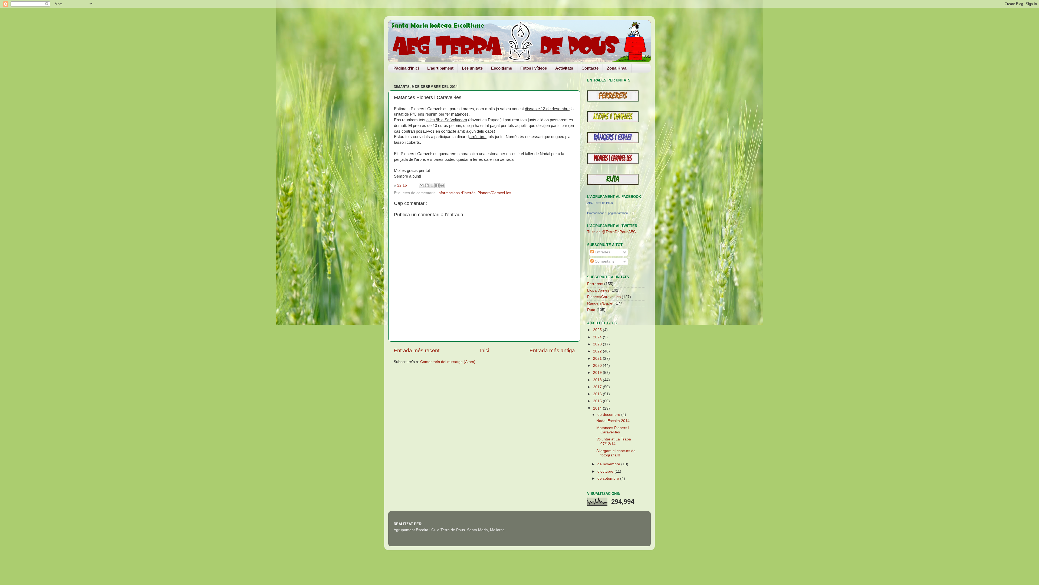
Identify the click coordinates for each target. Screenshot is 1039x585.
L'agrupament (440, 68)
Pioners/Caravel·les (494, 193)
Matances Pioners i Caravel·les (612, 430)
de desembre (609, 415)
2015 (598, 401)
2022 (598, 351)
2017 (598, 387)
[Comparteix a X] (432, 185)
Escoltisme (501, 68)
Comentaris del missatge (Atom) (447, 362)
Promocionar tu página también (607, 213)
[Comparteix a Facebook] (437, 185)
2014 (598, 408)
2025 (598, 330)
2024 (598, 337)
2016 (598, 394)
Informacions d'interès (456, 193)
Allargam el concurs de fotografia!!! (616, 453)
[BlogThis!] (426, 185)
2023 (598, 344)
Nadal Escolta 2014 (613, 421)
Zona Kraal (617, 68)
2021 (598, 359)
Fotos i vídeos (533, 68)
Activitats (564, 68)
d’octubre (605, 471)
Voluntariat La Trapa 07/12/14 (613, 441)
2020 (598, 366)
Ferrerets (595, 284)
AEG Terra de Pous (600, 202)
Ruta (591, 310)
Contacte (590, 68)
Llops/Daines (598, 290)
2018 (598, 380)
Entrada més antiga (552, 350)
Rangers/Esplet (600, 303)
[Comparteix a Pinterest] (442, 185)
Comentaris (604, 261)
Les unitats (472, 68)
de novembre (609, 464)
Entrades (602, 252)
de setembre (608, 478)
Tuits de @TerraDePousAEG (611, 232)
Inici (484, 350)
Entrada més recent (416, 350)
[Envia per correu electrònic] (421, 185)
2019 (598, 373)
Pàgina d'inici (406, 68)
